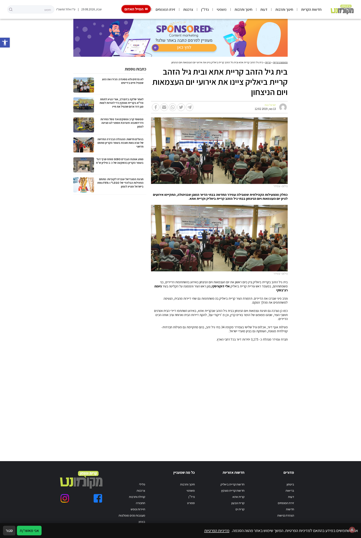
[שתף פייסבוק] (155, 107)
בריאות (290, 490)
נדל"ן (205, 9)
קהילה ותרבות (137, 497)
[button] (5, 42)
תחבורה (140, 503)
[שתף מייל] (164, 107)
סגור (9, 530)
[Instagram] (65, 498)
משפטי (222, 9)
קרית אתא (238, 497)
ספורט (191, 503)
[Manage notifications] (352, 530)
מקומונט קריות (280, 62)
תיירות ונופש (138, 509)
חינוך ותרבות (284, 9)
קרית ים (239, 509)
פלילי (142, 484)
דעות (263, 9)
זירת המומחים (165, 9)
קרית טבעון (237, 503)
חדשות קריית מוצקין (232, 490)
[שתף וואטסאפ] (172, 107)
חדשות (290, 509)
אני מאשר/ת (29, 530)
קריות (268, 62)
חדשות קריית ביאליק (232, 484)
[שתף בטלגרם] (189, 107)
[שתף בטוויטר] (181, 107)
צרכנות (188, 9)
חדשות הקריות (311, 9)
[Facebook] (98, 498)
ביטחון (290, 484)
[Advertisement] (185, 397)
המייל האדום (133, 9)
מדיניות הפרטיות (216, 530)
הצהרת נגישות (285, 515)
